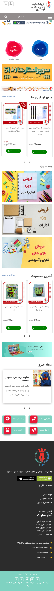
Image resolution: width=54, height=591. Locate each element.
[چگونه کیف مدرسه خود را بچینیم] (42, 378)
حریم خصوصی (46, 498)
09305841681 (42, 557)
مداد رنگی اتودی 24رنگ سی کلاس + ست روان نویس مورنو (40, 131)
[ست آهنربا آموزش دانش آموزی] (14, 292)
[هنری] (40, 48)
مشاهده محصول (14, 150)
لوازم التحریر (47, 494)
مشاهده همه (8, 97)
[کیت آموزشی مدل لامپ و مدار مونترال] (39, 292)
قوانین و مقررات (45, 511)
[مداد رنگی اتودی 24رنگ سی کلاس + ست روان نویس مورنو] (39, 114)
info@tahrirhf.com (40, 547)
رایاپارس (19, 573)
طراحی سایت (33, 573)
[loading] (27, 88)
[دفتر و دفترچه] (14, 48)
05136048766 (42, 552)
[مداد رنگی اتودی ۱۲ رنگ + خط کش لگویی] (14, 114)
